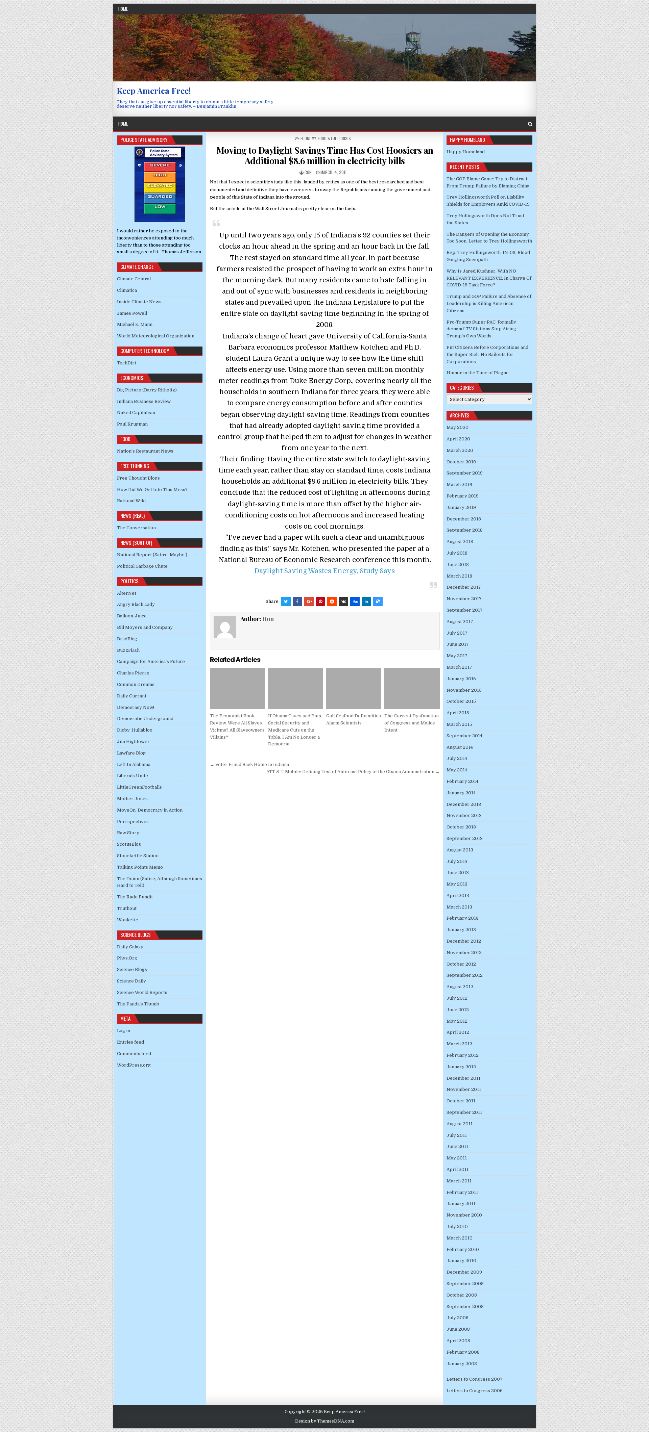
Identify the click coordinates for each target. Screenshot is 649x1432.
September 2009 (465, 1283)
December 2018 (464, 518)
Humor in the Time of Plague (478, 372)
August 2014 (460, 747)
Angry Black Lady (136, 604)
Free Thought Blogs (138, 478)
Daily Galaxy (130, 946)
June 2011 (457, 1146)
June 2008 (458, 1329)
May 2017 (457, 655)
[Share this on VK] (343, 601)
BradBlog (127, 638)
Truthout (127, 908)
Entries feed (130, 1042)
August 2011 (460, 1123)
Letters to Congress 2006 (475, 1390)
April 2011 (457, 1169)
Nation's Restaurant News (145, 451)
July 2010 (457, 1226)
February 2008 (463, 1352)
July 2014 (457, 758)
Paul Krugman (132, 424)
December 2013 (464, 804)
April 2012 (458, 1032)
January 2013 (461, 929)
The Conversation (136, 527)
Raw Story (128, 832)
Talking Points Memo (140, 867)
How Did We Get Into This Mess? (152, 489)
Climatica (127, 290)
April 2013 (458, 895)
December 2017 (464, 587)
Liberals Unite (132, 775)
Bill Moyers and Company (145, 627)
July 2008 (457, 1317)
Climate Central (134, 278)
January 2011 (461, 1203)
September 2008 (465, 1306)
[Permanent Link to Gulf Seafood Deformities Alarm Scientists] (353, 688)
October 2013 (461, 826)
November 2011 (464, 1089)
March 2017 (459, 667)
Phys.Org (127, 958)
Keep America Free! (154, 90)
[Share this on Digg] (355, 601)
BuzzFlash (128, 650)
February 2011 (462, 1192)
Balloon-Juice (132, 615)
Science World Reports (142, 992)
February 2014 (462, 781)
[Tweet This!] (286, 601)
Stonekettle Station (138, 855)
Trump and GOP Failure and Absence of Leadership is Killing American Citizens (489, 303)
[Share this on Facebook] (297, 601)
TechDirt (126, 362)
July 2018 (457, 553)
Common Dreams (135, 684)
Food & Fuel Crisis (334, 138)
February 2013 (463, 918)
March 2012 (459, 1043)
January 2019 (461, 507)
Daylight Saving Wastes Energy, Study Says (325, 571)
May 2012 (457, 1021)
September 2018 (465, 530)
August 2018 (460, 541)
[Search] (530, 124)
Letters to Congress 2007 (475, 1379)
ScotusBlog (129, 844)
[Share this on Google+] (309, 601)
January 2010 (461, 1260)
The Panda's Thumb (138, 1003)
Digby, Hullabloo (134, 730)
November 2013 (464, 815)
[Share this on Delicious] (378, 601)
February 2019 (463, 495)
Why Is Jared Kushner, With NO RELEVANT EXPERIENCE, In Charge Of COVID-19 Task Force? (489, 278)
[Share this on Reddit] (332, 601)
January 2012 (461, 1066)
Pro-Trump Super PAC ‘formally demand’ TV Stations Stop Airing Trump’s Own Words (481, 329)
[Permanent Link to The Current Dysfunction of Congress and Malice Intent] (411, 688)
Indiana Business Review (144, 401)
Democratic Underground (145, 718)
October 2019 (461, 461)
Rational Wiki (131, 500)
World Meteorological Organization (155, 335)
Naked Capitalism (136, 412)
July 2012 (457, 998)
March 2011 (459, 1180)
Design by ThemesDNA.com (324, 1421)
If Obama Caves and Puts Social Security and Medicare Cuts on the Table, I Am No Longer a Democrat (294, 729)
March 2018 (459, 576)
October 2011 (461, 1100)
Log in (123, 1030)
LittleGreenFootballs (139, 787)
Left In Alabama (133, 764)
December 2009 (464, 1272)
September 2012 (465, 975)
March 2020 (460, 450)
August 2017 (460, 621)
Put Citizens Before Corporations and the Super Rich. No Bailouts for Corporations (487, 354)
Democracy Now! (135, 707)
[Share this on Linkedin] (366, 601)
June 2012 (458, 1009)
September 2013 (465, 838)
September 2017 (465, 610)
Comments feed (134, 1053)
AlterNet (126, 593)
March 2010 (460, 1238)
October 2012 (461, 964)
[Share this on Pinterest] (320, 601)
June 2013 (458, 872)
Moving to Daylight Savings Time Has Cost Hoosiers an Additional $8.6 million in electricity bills (324, 155)
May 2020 (457, 427)
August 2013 (460, 849)
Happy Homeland (466, 151)
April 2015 (458, 712)
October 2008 (462, 1295)
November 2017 (464, 598)
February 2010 (463, 1249)
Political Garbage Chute (142, 566)
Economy (308, 138)
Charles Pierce (133, 672)
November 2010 (464, 1215)
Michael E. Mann (134, 324)
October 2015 (461, 701)
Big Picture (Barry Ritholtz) (147, 389)
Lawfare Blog (131, 753)
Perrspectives (133, 821)
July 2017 (457, 633)
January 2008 (462, 1363)
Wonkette (127, 919)
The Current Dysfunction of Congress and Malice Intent (411, 723)
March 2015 (459, 724)
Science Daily (131, 980)
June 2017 (458, 644)
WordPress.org (134, 1065)
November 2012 (464, 952)
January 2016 (461, 678)
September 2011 (464, 1112)
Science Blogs (132, 969)
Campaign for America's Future (151, 661)
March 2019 (459, 484)
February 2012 (463, 1055)
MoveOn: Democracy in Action (150, 810)
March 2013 (459, 907)
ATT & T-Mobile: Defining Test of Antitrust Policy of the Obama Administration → (353, 771)
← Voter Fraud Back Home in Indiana (249, 764)
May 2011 (457, 1157)
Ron (308, 172)
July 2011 (457, 1135)
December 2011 (463, 1078)
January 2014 (461, 792)
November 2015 (464, 690)
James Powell (132, 313)
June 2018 (458, 564)
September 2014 (464, 735)
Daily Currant (131, 695)
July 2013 (457, 861)
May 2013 (457, 884)
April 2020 (458, 438)
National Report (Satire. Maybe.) (152, 554)
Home (123, 8)
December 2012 (464, 941)
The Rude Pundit (135, 896)
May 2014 (457, 769)
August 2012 (460, 986)
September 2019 (465, 473)
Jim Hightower (133, 741)
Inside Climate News (139, 301)
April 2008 (458, 1340)
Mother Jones (132, 798)
